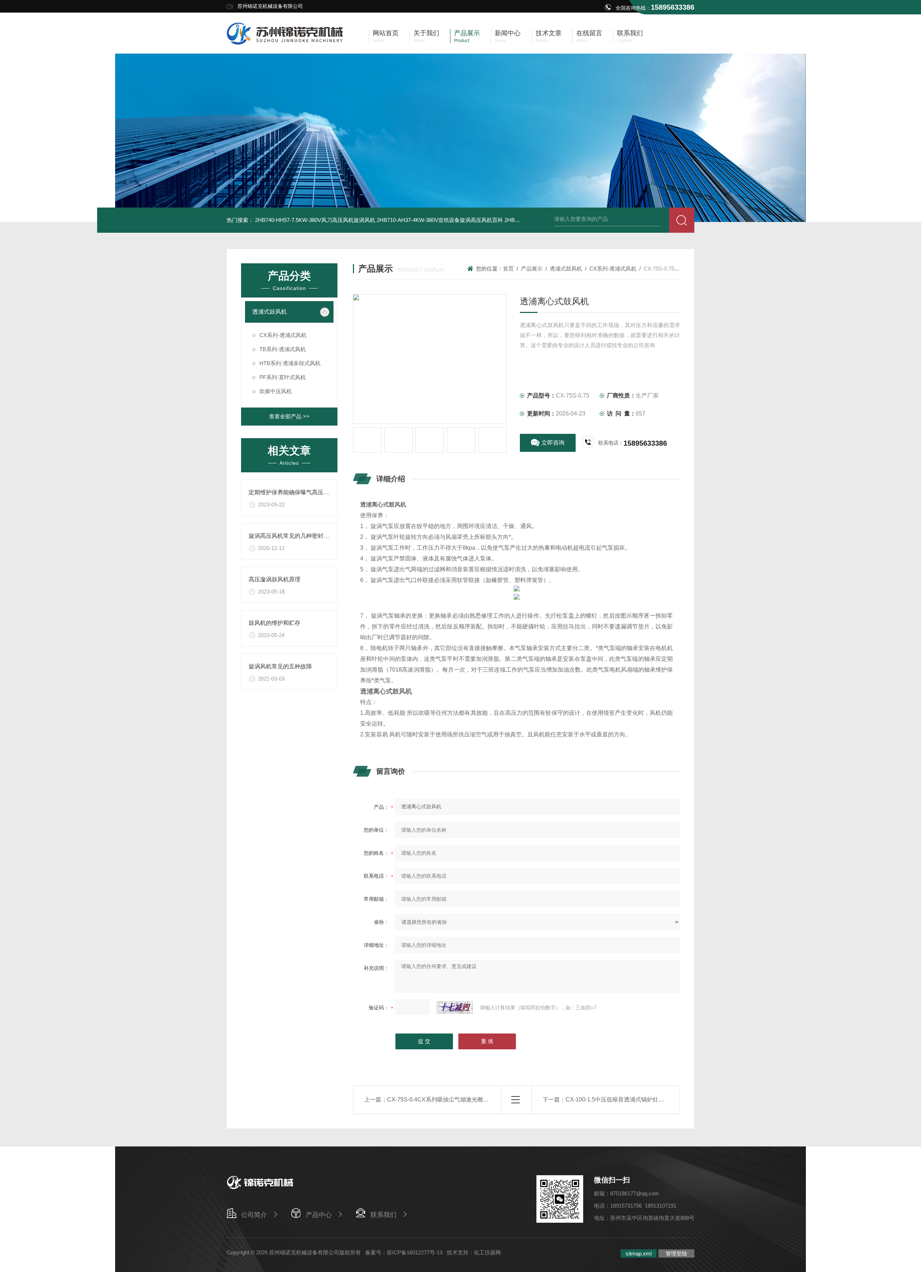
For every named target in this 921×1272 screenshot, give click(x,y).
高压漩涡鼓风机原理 (274, 579)
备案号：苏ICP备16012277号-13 (404, 1252)
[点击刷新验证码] (455, 1007)
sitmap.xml (639, 1253)
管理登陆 (676, 1253)
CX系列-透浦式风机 (283, 335)
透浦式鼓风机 (269, 312)
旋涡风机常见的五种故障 (280, 666)
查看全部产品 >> (289, 416)
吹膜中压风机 (275, 391)
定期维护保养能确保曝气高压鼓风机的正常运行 (309, 492)
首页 (508, 268)
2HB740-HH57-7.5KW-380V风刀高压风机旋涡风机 (315, 220)
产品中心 (319, 1214)
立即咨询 (552, 443)
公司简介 (254, 1214)
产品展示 (532, 268)
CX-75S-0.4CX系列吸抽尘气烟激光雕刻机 (441, 1099)
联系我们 (383, 1214)
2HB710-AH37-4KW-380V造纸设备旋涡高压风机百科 (440, 220)
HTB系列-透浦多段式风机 (290, 363)
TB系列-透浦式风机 (282, 349)
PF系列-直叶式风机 (282, 377)
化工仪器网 (487, 1252)
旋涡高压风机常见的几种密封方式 (292, 536)
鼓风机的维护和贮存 (274, 623)
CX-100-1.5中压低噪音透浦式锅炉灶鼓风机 (621, 1099)
